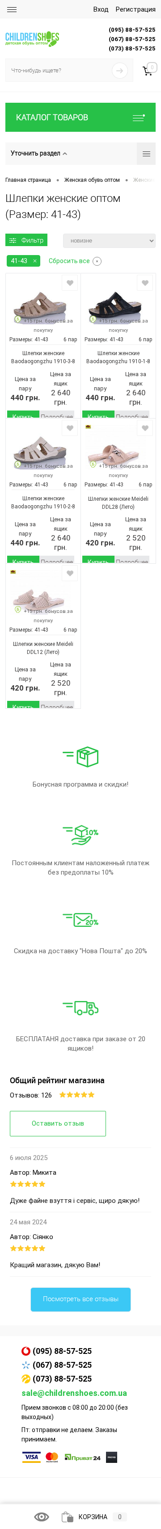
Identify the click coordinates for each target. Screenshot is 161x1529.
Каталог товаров (52, 117)
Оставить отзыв (58, 1123)
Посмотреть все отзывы (81, 1299)
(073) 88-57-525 (62, 1378)
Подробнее (57, 417)
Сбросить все (69, 260)
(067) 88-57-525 (62, 1365)
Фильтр (32, 240)
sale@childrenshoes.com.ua (74, 1393)
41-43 (19, 260)
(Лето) (126, 507)
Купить (23, 417)
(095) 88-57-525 (62, 1351)
